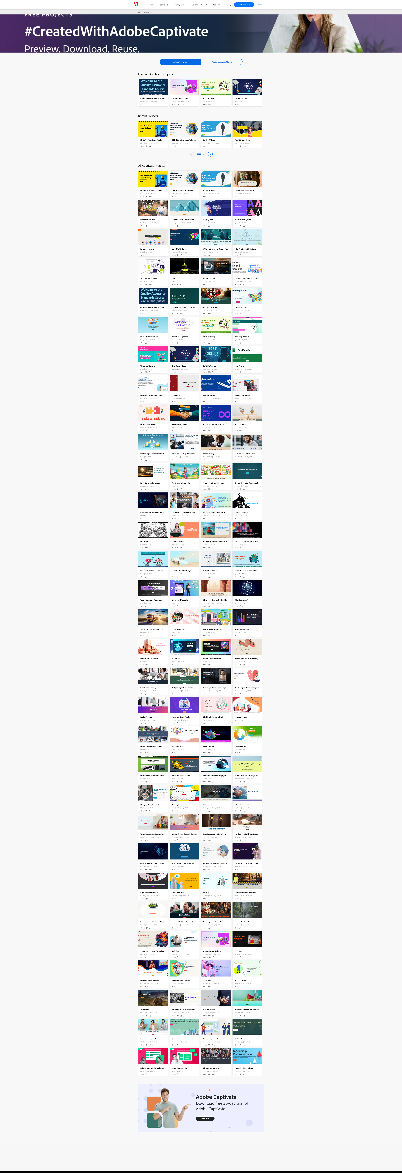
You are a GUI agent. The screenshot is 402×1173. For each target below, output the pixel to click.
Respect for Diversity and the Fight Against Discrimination (255, 541)
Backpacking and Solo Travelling (183, 688)
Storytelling (207, 980)
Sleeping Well (208, 220)
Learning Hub (179, 5)
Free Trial (205, 1118)
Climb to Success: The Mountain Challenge (187, 220)
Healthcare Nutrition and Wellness (247, 1009)
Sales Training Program (148, 278)
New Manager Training (148, 688)
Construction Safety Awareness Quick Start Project (252, 892)
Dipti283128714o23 (208, 398)
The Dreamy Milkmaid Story (182, 483)
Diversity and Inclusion (211, 1068)
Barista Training (208, 454)
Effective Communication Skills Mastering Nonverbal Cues (192, 512)
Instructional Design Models (150, 483)
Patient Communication (243, 805)
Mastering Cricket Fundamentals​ (151, 395)
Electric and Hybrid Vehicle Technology (154, 775)
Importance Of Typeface (243, 220)
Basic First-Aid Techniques (212, 629)
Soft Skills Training (209, 366)
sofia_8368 (238, 143)
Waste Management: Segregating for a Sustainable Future (160, 834)
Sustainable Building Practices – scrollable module (221, 424)
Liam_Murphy (144, 143)
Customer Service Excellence (245, 454)
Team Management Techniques (151, 600)
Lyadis (205, 101)
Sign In (259, 5)
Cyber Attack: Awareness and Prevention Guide (188, 307)
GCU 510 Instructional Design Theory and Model (251, 775)
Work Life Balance (241, 980)
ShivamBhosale (144, 1013)
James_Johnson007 (177, 223)
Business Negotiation (179, 424)
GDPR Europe (176, 658)
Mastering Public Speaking (149, 980)
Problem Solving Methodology (151, 746)
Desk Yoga (175, 951)
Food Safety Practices (147, 220)
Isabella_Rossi (144, 223)
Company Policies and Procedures (246, 278)
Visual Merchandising (242, 140)
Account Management (179, 1068)
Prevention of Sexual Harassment (183, 1009)
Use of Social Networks (180, 600)
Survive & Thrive (209, 140)
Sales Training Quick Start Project (183, 863)
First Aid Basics (177, 395)
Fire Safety (238, 951)
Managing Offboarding (242, 337)
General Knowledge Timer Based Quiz (248, 483)
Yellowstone (144, 1009)
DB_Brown (206, 311)
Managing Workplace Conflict (150, 805)
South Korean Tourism (242, 395)
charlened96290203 (240, 779)
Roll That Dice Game (210, 307)
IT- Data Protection (209, 1009)
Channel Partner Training (180, 98)
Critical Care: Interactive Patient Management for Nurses (191, 140)
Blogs (151, 5)
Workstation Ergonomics (180, 337)
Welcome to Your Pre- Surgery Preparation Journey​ (221, 249)
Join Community (244, 5)
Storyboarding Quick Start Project (246, 834)
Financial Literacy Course (149, 337)
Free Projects (164, 5)
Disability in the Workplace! (213, 717)
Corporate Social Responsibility (245, 571)
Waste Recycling (209, 98)
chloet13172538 (239, 369)
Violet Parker (238, 194)
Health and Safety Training (181, 717)
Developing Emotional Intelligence (247, 688)
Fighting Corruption (241, 512)
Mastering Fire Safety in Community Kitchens (219, 922)
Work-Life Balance (241, 424)
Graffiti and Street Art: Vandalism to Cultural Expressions (160, 951)
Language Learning (147, 249)
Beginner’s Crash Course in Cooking (184, 834)
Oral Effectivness (178, 541)
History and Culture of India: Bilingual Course (219, 600)
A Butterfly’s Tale (241, 307)
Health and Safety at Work (181, 775)
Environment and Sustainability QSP (153, 922)
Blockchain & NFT (178, 746)
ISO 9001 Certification (210, 571)
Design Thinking (209, 746)
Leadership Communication (244, 1068)
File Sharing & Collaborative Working (153, 454)
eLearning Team (176, 101)
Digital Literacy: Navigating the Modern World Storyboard (160, 512)
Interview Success (241, 717)
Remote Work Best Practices (244, 190)
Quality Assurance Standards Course (153, 98)
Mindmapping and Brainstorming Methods (250, 658)
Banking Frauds (177, 805)
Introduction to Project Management (185, 454)
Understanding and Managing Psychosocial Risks (220, 775)
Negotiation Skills (178, 892)
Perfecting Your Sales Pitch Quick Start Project (251, 863)
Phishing (206, 892)
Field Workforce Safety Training (151, 140)
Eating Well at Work (179, 629)
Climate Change (240, 746)
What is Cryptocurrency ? (212, 658)
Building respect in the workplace (152, 1068)
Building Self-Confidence (149, 658)
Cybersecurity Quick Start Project (152, 863)
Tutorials (204, 5)
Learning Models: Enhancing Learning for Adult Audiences (192, 922)
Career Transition (209, 278)
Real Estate (144, 541)
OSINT (174, 278)
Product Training (146, 717)
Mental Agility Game (179, 249)
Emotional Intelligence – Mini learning (153, 571)
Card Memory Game (242, 98)
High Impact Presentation (149, 892)
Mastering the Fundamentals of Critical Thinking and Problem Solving (227, 512)
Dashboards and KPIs (242, 629)
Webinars (216, 5)
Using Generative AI (241, 600)
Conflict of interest (241, 1039)
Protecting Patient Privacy (181, 980)
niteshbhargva (144, 1042)
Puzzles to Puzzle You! (148, 424)
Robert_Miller (238, 101)
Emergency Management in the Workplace (218, 541)
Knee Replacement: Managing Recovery (217, 834)
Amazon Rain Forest (242, 922)
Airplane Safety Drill (210, 395)
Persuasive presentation (211, 1039)
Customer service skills (148, 1039)
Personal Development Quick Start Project (218, 863)
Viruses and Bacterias (147, 366)
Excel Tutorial (239, 366)
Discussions (193, 5)
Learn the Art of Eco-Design (181, 571)
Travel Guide (207, 805)
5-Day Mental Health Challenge (245, 249)
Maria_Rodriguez (145, 101)
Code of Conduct (177, 1039)
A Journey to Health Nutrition (213, 483)
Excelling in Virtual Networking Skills (216, 688)
